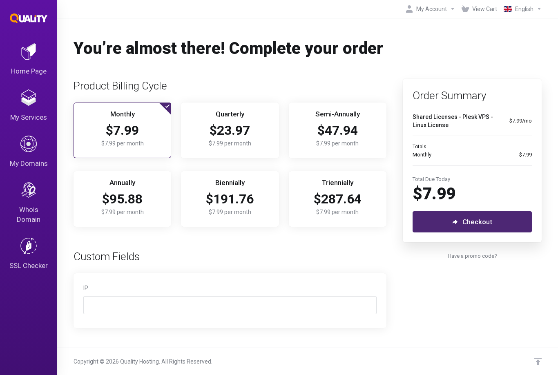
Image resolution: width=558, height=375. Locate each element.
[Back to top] (538, 361)
